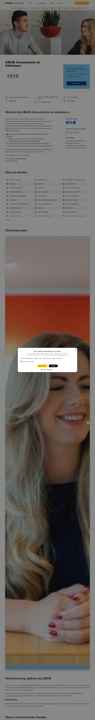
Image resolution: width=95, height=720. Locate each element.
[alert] (47, 360)
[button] (47, 369)
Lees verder (65, 355)
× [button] (75, 349)
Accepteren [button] (42, 365)
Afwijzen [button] (53, 365)
